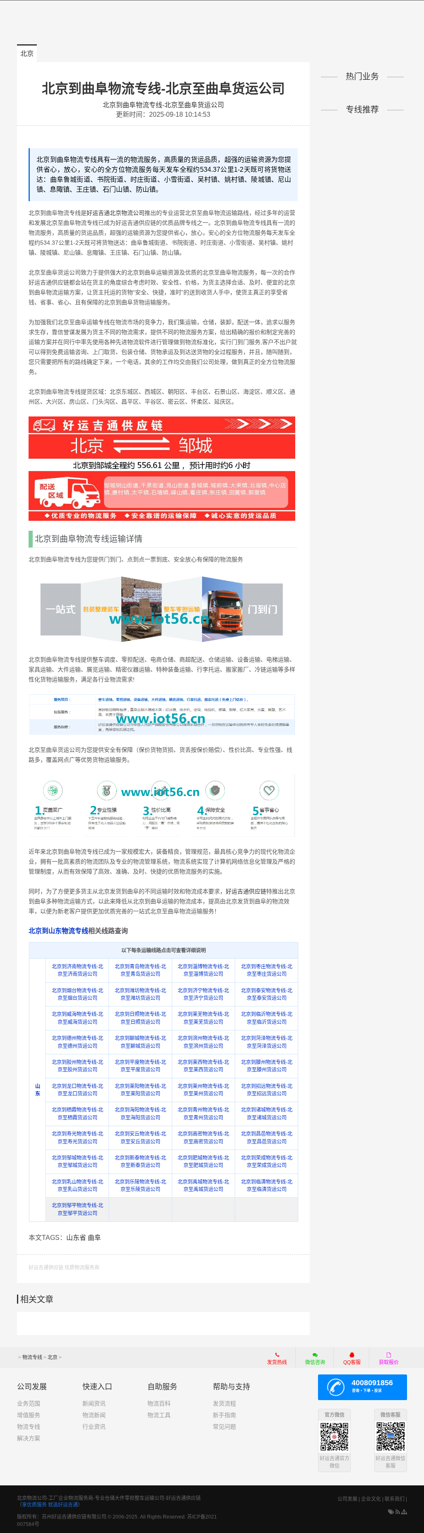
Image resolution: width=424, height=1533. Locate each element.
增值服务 (28, 1415)
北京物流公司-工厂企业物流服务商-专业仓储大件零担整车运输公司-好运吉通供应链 (109, 1498)
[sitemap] (397, 1512)
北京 (27, 53)
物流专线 (32, 1357)
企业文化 (371, 1499)
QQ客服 (352, 1362)
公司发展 (347, 1499)
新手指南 (224, 1415)
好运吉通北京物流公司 (116, 212)
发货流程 (224, 1403)
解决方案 (28, 1438)
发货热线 (277, 1362)
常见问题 (224, 1426)
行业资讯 (94, 1426)
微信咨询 (311, 1364)
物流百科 (159, 1403)
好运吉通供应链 (246, 891)
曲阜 (94, 1237)
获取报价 (389, 1362)
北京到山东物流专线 (58, 930)
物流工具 (159, 1415)
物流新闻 (94, 1415)
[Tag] (391, 1512)
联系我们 (395, 1499)
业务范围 (28, 1403)
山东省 (76, 1237)
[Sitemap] (404, 1512)
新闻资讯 (94, 1403)
